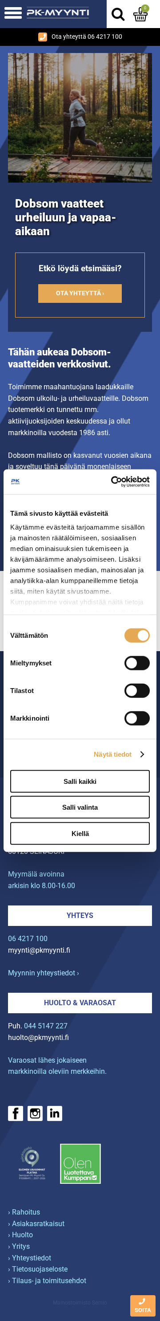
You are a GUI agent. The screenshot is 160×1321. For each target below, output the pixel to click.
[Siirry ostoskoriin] (140, 14)
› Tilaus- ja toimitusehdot (47, 1280)
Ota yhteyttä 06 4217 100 (87, 37)
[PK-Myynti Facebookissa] (15, 1113)
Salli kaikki (80, 781)
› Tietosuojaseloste (38, 1269)
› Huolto (20, 1235)
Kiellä (80, 833)
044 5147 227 (46, 1026)
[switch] (137, 663)
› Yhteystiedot (29, 1258)
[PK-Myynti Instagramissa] (35, 1113)
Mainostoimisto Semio (80, 1303)
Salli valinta (80, 807)
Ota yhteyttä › (80, 293)
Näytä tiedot (113, 754)
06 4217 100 (28, 938)
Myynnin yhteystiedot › (43, 973)
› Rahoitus (24, 1212)
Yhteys (80, 915)
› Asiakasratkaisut (36, 1223)
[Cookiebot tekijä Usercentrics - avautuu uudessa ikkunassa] (113, 482)
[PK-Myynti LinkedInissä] (54, 1113)
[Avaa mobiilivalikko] (13, 14)
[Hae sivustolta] (118, 14)
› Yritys (19, 1246)
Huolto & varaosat (80, 1003)
